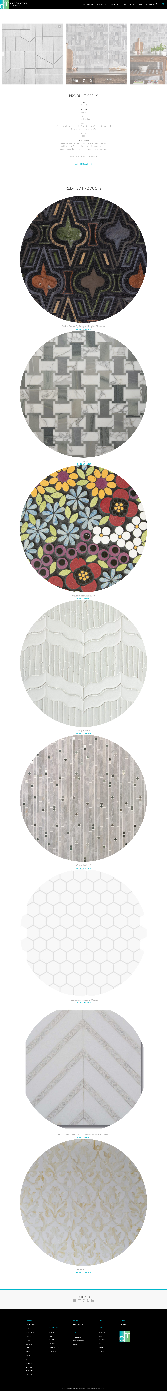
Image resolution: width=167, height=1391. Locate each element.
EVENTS (101, 1348)
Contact (150, 4)
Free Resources (79, 1341)
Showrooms (101, 4)
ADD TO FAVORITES (83, 329)
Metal (28, 1348)
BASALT (51, 1340)
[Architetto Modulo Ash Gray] (32, 54)
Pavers (28, 1356)
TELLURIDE (52, 1344)
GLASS (28, 1340)
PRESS (101, 1344)
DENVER (51, 1332)
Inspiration (88, 4)
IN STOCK (29, 1363)
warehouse (53, 1351)
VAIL (50, 1336)
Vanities (29, 1367)
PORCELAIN (30, 1333)
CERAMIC (29, 1336)
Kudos (123, 4)
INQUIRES (123, 1325)
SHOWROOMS (53, 1327)
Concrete (29, 1344)
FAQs (100, 1336)
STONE (28, 1329)
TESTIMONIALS (78, 1325)
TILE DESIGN (77, 1337)
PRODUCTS (29, 1320)
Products (76, 4)
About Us (102, 1332)
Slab (27, 1359)
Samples (29, 1375)
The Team (102, 1340)
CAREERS (101, 1351)
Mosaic (28, 1352)
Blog (141, 4)
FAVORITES (29, 1371)
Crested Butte (54, 1348)
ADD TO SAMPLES (83, 164)
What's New (30, 1325)
